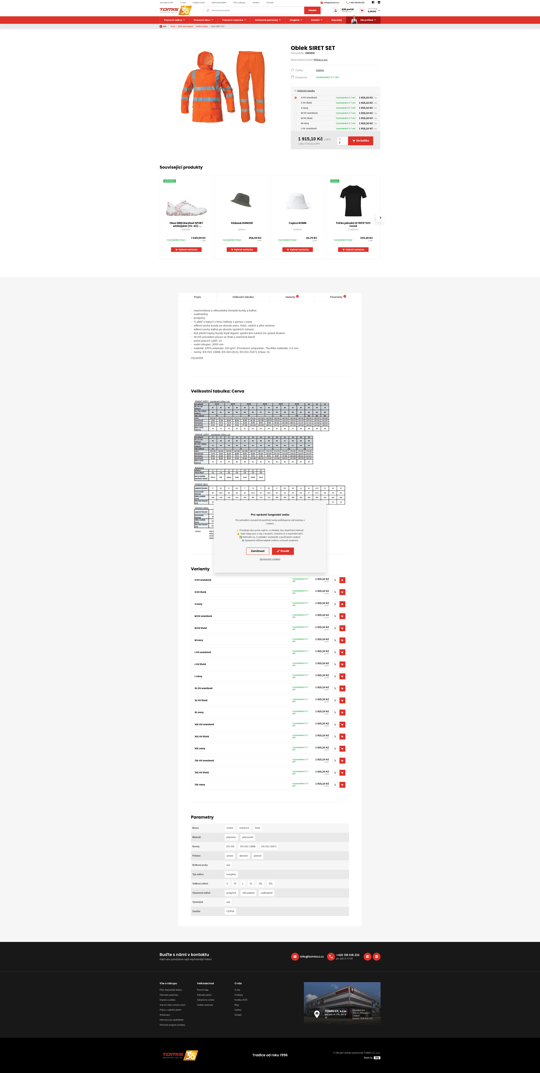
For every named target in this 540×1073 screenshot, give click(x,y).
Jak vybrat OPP (166, 3)
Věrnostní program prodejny (172, 1025)
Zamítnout (258, 551)
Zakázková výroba (205, 1000)
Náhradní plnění (219, 3)
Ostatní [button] (315, 20)
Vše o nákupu (239, 3)
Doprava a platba (167, 1000)
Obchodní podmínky (169, 995)
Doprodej (336, 20)
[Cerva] (270, 469)
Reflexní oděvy (202, 26)
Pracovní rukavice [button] (232, 20)
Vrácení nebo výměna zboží (172, 1005)
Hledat (312, 10)
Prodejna (239, 995)
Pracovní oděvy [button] (173, 20)
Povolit (284, 551)
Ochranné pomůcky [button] (266, 20)
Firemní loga (202, 990)
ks (340, 139)
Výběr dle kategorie (186, 26)
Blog (237, 1005)
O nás (183, 3)
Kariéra (256, 3)
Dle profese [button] (366, 20)
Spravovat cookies (270, 559)
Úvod (173, 26)
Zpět (164, 26)
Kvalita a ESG (199, 3)
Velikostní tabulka (306, 91)
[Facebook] (373, 2)
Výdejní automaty (205, 1005)
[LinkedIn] (379, 2)
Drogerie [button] (294, 20)
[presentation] (380, 217)
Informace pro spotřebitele (172, 1020)
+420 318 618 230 (356, 3)
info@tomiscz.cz (331, 3)
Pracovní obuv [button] (202, 20)
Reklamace (165, 1015)
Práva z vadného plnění (170, 1010)
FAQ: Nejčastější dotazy (171, 990)
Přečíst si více (321, 60)
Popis (197, 297)
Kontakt (270, 3)
